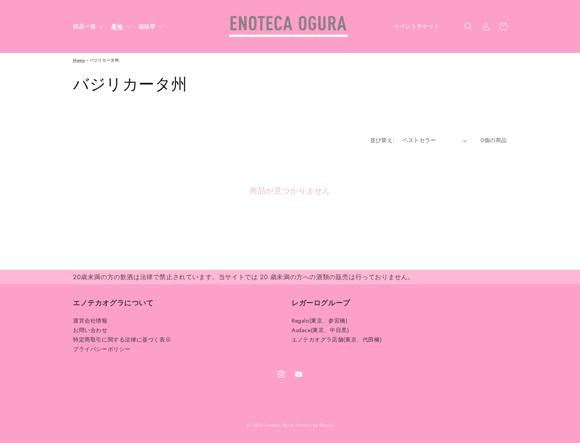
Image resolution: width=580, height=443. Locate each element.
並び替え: (382, 140)
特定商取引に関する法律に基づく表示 (122, 340)
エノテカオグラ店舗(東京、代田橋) (337, 340)
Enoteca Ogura (279, 425)
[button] (87, 26)
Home (79, 60)
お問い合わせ (90, 330)
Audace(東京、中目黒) (320, 330)
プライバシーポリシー (102, 349)
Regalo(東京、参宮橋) (319, 321)
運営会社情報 (90, 321)
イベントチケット (417, 26)
